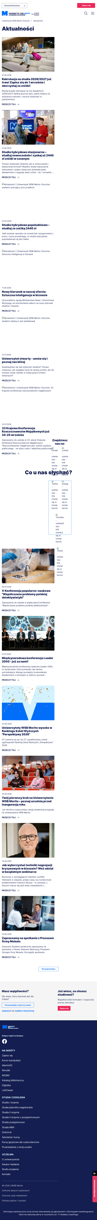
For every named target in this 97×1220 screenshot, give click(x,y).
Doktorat (7, 1132)
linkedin (12, 1041)
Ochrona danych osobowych (15, 1190)
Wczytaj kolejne (48, 969)
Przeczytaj (9, 104)
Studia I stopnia (10, 1102)
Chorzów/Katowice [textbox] (12, 5)
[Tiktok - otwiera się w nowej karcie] (60, 562)
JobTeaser (7, 1090)
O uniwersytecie (10, 1159)
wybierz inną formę (24, 1011)
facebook (4, 1041)
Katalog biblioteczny (13, 1080)
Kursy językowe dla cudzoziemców (20, 1142)
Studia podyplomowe (13, 1122)
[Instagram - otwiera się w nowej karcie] (65, 495)
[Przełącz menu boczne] (93, 13)
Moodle (6, 1070)
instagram (29, 1041)
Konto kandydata (11, 1060)
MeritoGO (7, 1065)
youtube (37, 1041)
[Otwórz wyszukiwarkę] (86, 13)
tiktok (45, 1041)
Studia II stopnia (10, 1112)
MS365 (6, 1075)
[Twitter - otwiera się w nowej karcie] (55, 495)
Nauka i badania (10, 1164)
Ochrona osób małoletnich (14, 1195)
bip (54, 1041)
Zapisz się (86, 5)
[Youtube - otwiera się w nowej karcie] (60, 528)
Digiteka (6, 1085)
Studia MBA (8, 1127)
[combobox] (14, 5)
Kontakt (6, 1174)
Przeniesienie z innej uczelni (17, 1147)
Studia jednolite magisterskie (17, 1107)
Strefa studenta (10, 1169)
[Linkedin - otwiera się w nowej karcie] (65, 461)
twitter (20, 1041)
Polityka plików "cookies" (14, 1200)
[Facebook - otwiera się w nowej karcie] (55, 461)
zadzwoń (6, 1011)
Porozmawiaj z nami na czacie (18, 1005)
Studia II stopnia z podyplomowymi (21, 1117)
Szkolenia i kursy (11, 1137)
